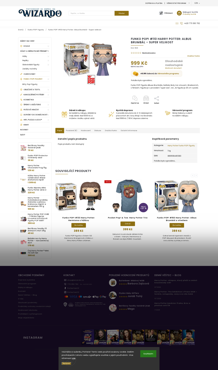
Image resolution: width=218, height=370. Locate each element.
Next (196, 175)
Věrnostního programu (168, 73)
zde (74, 358)
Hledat (122, 13)
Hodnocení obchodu (27, 310)
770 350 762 (72, 284)
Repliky (25, 60)
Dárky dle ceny (27, 41)
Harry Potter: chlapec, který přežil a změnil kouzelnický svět (175, 281)
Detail (99, 223)
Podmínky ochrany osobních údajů (34, 306)
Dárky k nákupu (25, 287)
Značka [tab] (111, 130)
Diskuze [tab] (97, 130)
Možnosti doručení (173, 68)
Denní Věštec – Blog (27, 295)
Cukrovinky (29, 74)
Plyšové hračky (31, 109)
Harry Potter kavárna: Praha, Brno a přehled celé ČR (172, 304)
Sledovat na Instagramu (183, 344)
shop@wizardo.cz (75, 280)
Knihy (26, 125)
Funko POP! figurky (33, 79)
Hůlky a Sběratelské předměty (34, 51)
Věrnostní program (176, 3)
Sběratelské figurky (30, 64)
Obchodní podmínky (27, 303)
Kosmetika (29, 99)
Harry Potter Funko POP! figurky (181, 145)
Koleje (27, 46)
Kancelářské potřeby (34, 94)
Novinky (24, 129)
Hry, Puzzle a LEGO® (33, 119)
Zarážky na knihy (29, 68)
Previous (193, 175)
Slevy (22, 134)
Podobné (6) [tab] (71, 130)
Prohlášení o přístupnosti (30, 314)
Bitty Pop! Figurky (29, 84)
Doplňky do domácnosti (36, 114)
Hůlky (24, 56)
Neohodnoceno (149, 53)
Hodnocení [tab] (86, 130)
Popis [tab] (59, 130)
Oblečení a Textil (32, 89)
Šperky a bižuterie (32, 104)
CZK (196, 3)
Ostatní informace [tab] (129, 130)
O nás (20, 299)
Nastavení (66, 363)
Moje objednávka (26, 318)
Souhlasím (148, 353)
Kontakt (22, 291)
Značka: (193, 56)
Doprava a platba (153, 3)
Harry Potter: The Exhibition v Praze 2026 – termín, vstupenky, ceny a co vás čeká (175, 293)
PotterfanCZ (73, 288)
